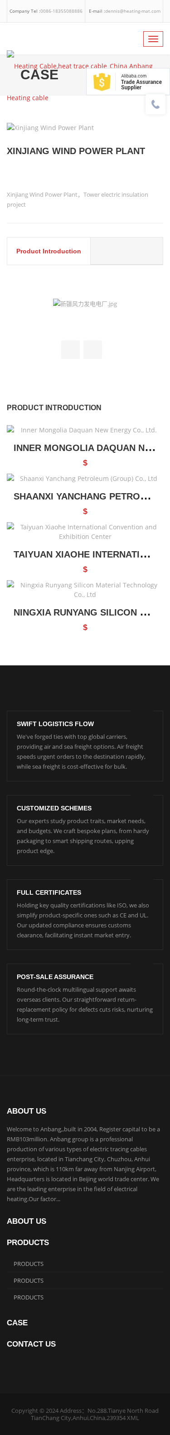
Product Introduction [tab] (48, 251)
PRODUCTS (29, 1264)
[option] (85, 127)
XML (133, 1418)
